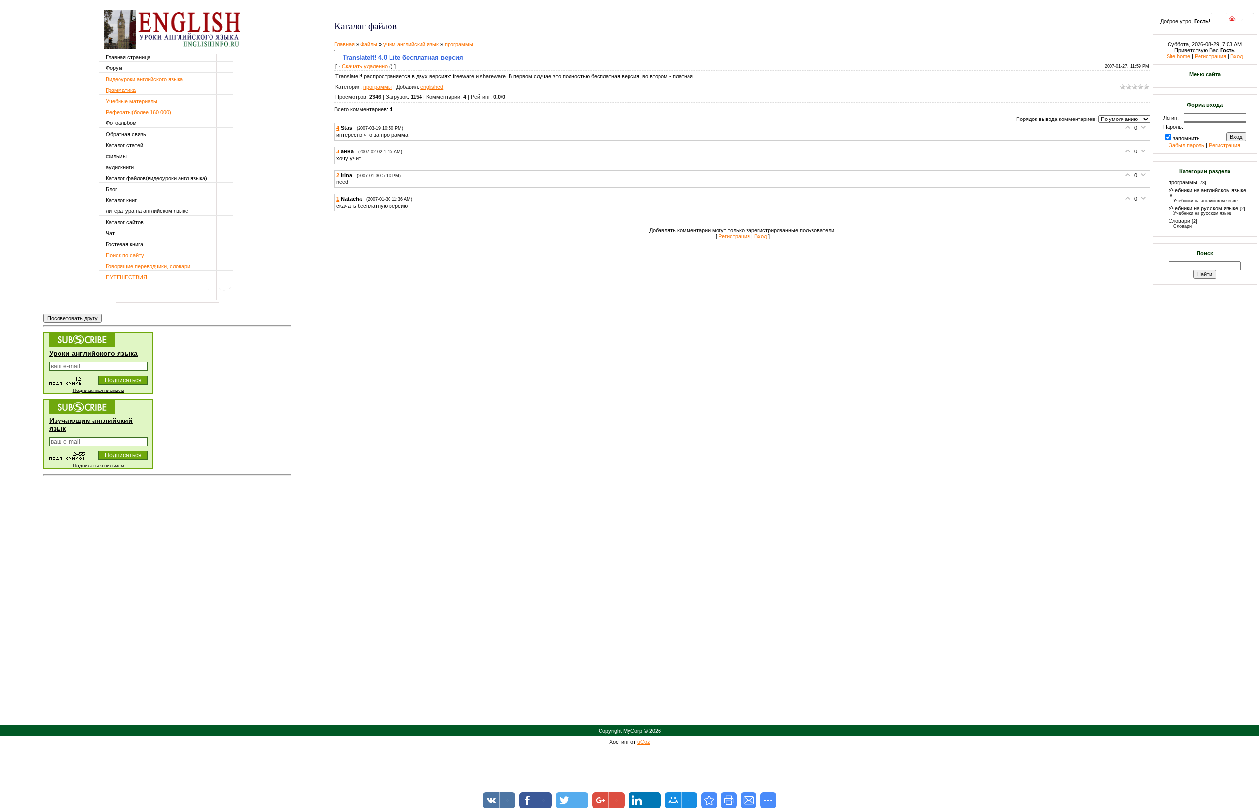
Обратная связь (126, 134)
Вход (760, 236)
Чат (110, 233)
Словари (1179, 221)
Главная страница (128, 57)
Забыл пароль (1186, 145)
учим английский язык (411, 44)
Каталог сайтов (125, 222)
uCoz (643, 742)
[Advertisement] (451, 10)
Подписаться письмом (98, 390)
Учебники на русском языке (1203, 208)
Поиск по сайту (125, 255)
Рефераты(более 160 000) (138, 112)
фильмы (116, 156)
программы (459, 44)
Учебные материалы (131, 101)
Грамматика (121, 90)
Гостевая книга (124, 244)
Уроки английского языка (93, 353)
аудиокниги (120, 167)
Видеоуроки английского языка (144, 79)
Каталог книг (121, 200)
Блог (111, 189)
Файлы (368, 44)
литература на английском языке (147, 211)
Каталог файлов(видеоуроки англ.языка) (156, 178)
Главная (344, 44)
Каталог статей (124, 145)
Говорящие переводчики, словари (148, 266)
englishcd (431, 87)
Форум (114, 68)
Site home (1178, 56)
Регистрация (734, 236)
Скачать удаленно (365, 66)
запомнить (1186, 138)
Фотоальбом (121, 123)
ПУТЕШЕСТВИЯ (126, 277)
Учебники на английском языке (1207, 190)
